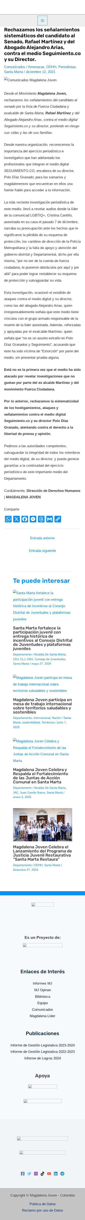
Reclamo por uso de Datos (42, 1210)
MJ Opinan (42, 990)
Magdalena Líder (42, 1016)
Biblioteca (42, 997)
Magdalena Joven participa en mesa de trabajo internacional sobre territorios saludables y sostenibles (42, 706)
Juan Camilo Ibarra (32, 792)
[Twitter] (29, 1174)
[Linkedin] (56, 1174)
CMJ (30, 659)
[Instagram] (36, 1174)
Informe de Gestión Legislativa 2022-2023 (43, 1052)
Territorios (48, 722)
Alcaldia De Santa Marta (50, 654)
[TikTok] (42, 1174)
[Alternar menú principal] (42, 21)
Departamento (22, 654)
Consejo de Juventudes (50, 659)
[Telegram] (62, 1174)
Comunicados (14, 67)
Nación (56, 717)
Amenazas (36, 67)
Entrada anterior (42, 538)
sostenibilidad (31, 722)
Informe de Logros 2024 (42, 1058)
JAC (15, 792)
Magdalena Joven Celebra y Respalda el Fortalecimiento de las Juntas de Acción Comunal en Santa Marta (40, 775)
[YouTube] (49, 1174)
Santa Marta (13, 72)
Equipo (42, 1003)
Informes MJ (42, 983)
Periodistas (67, 67)
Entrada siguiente (42, 551)
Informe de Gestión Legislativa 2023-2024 (43, 1045)
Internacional (41, 717)
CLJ (22, 659)
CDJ (16, 659)
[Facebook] (23, 1174)
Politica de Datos (43, 1204)
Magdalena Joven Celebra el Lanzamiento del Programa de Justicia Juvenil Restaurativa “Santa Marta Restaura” (42, 853)
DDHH (51, 67)
